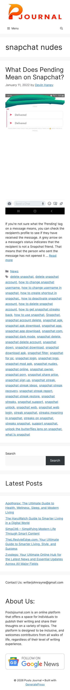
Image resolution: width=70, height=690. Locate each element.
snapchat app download (22, 331)
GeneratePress (35, 684)
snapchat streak (43, 380)
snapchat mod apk (18, 364)
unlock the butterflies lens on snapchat (33, 429)
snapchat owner (41, 369)
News (14, 271)
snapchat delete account (23, 342)
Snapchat (53, 315)
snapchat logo (48, 358)
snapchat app (51, 325)
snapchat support (30, 402)
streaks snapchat (17, 423)
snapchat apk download (22, 325)
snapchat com (52, 331)
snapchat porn (15, 374)
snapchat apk (52, 320)
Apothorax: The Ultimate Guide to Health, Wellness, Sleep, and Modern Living (32, 508)
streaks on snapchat (38, 418)
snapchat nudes (45, 364)
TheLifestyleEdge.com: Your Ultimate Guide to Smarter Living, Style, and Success (32, 544)
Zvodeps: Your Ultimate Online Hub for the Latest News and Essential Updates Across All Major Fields (34, 559)
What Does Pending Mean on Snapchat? (34, 73)
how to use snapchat (29, 315)
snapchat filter (38, 353)
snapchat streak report (35, 391)
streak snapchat (25, 412)
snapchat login (25, 358)
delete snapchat (22, 276)
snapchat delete (48, 336)
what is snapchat (17, 434)
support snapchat (44, 423)
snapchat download (29, 347)
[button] (61, 28)
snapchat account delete (23, 320)
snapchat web (27, 407)
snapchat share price (43, 374)
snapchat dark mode (20, 336)
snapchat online (16, 369)
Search (10, 453)
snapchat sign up (17, 380)
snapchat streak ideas (21, 385)
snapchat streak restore (22, 396)
